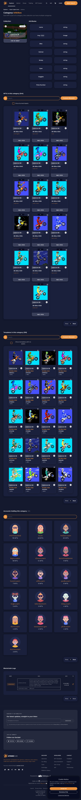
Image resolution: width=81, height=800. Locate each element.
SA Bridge (44, 767)
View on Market (15, 41)
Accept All (64, 788)
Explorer (11, 3)
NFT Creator (38, 3)
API (55, 767)
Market (18, 3)
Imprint (32, 788)
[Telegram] (12, 769)
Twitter (12, 741)
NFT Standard (58, 758)
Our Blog (44, 761)
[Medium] (15, 769)
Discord (21, 741)
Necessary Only (63, 792)
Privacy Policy (56, 724)
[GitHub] (22, 769)
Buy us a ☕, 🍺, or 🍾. (47, 783)
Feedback (69, 758)
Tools (42, 764)
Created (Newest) (68, 98)
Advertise (44, 758)
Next (74, 323)
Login (60, 3)
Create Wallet (71, 3)
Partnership (70, 767)
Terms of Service (64, 724)
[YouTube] (19, 769)
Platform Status (45, 770)
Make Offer (21, 140)
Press (68, 764)
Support (69, 761)
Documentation (58, 761)
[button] (21, 350)
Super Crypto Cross (14, 9)
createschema (11, 684)
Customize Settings (63, 795)
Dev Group (57, 764)
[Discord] (8, 769)
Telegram (30, 741)
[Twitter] (5, 769)
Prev (66, 323)
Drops (24, 3)
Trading (31, 3)
